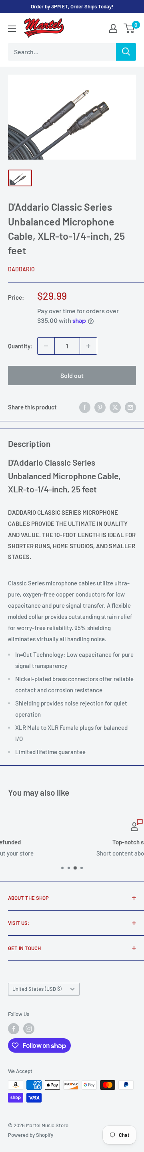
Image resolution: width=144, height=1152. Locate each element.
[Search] (126, 52)
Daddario (21, 269)
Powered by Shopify (30, 1135)
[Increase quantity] (88, 346)
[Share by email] (130, 407)
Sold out (72, 375)
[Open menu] (12, 29)
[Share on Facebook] (84, 407)
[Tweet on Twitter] (115, 407)
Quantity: (20, 346)
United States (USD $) (37, 989)
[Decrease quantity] (46, 346)
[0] (129, 28)
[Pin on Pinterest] (100, 407)
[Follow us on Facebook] (13, 1028)
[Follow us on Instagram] (28, 1028)
